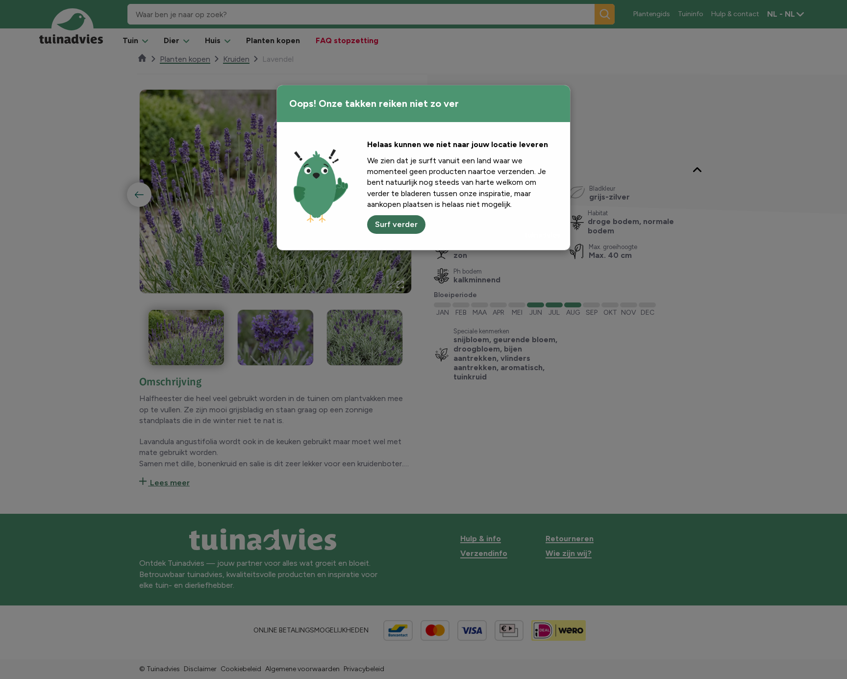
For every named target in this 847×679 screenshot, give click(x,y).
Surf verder (396, 224)
